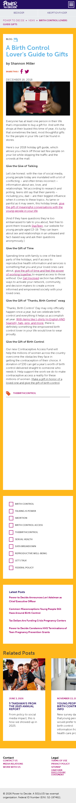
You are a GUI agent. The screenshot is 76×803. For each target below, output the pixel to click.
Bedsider (19, 12)
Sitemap (56, 767)
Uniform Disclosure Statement (58, 772)
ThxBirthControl (24, 393)
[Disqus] (38, 441)
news (31, 20)
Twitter (27, 71)
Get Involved (31, 278)
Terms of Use (59, 761)
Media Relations (13, 764)
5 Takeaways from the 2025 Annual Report (22, 706)
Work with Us (12, 767)
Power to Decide (13, 20)
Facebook (21, 71)
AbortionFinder (57, 12)
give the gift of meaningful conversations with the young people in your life (35, 207)
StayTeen (37, 225)
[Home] (10, 4)
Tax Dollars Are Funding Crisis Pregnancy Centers (37, 620)
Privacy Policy (60, 764)
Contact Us (10, 761)
